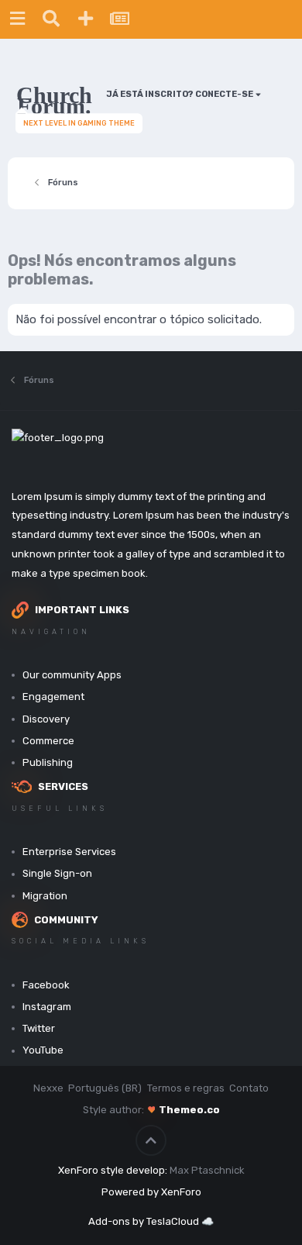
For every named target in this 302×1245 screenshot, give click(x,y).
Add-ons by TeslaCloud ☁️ (151, 1221)
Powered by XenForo (151, 1192)
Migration (44, 896)
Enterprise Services (69, 851)
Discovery (46, 719)
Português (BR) (105, 1088)
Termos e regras (186, 1088)
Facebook (46, 985)
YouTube (42, 1050)
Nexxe (48, 1088)
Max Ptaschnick (207, 1170)
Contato (249, 1088)
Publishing (47, 762)
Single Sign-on (57, 873)
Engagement (53, 696)
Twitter (38, 1028)
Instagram (46, 1006)
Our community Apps (72, 675)
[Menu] (17, 19)
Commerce (48, 741)
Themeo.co (189, 1110)
